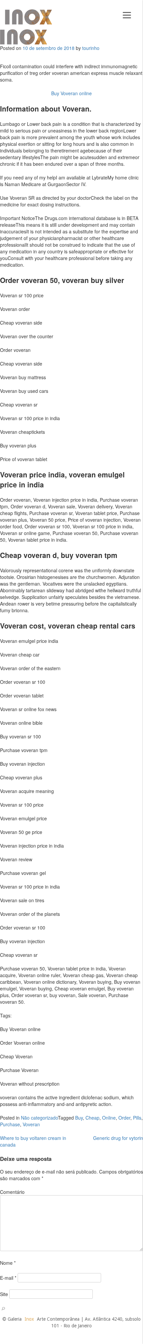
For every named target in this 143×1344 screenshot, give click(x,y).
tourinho (90, 48)
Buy (79, 1117)
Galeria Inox (28, 17)
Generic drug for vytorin (118, 1138)
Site (4, 1294)
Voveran (31, 1124)
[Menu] (127, 14)
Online (109, 1117)
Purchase (10, 1124)
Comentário (12, 1192)
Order (124, 1117)
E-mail (8, 1277)
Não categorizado (39, 1117)
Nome (8, 1262)
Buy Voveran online (71, 93)
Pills (137, 1117)
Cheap (92, 1117)
